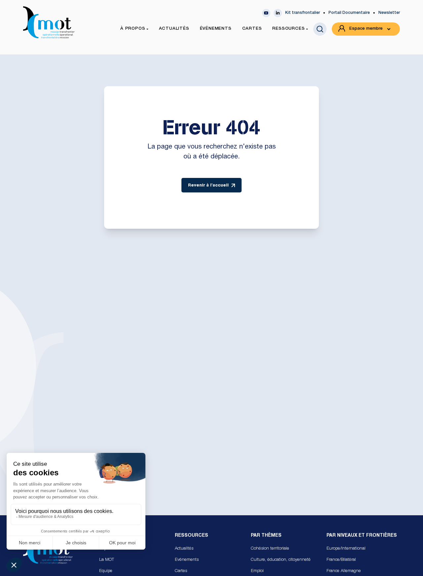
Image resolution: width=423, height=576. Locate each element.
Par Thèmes (266, 535)
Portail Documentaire (349, 13)
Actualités (184, 549)
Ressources (191, 535)
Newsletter (389, 13)
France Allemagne (344, 571)
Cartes (181, 571)
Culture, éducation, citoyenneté (281, 560)
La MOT (106, 560)
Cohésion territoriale (270, 549)
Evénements (187, 560)
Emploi (257, 571)
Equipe (105, 571)
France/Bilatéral (341, 560)
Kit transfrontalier (302, 13)
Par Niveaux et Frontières (362, 535)
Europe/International (346, 549)
